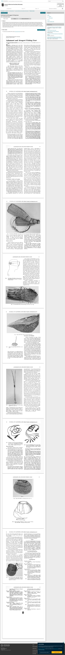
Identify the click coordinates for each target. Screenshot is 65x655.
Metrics (48, 19)
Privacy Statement (42, 648)
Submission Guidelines (53, 8)
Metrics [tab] (15, 18)
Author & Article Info (50, 21)
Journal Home (8, 8)
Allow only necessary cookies (44, 652)
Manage (60, 6)
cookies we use (56, 648)
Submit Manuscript (60, 3)
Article (48, 15)
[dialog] (51, 648)
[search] (63, 1)
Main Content (4, 29)
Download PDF (3, 12)
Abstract (3, 20)
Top (63, 642)
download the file (17, 31)
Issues (23, 8)
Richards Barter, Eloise (6, 16)
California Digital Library (4, 648)
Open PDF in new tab (42, 29)
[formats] (7, 13)
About (36, 8)
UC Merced (6, 5)
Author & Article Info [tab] (25, 18)
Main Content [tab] (5, 18)
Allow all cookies (56, 652)
